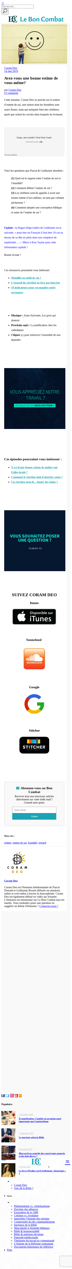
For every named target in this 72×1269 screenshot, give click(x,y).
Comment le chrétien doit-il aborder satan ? (37, 477)
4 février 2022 (25, 1166)
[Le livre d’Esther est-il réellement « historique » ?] (8, 1169)
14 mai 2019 (11, 71)
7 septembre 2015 (26, 1133)
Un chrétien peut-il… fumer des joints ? (34, 481)
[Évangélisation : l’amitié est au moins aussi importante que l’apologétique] (8, 1117)
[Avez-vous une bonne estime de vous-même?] (17, 874)
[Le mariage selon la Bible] (8, 1135)
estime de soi (20, 842)
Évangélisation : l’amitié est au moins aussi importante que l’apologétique (40, 1120)
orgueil (42, 842)
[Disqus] (34, 955)
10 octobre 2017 (25, 1149)
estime (7, 842)
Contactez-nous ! (48, 906)
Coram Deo (10, 67)
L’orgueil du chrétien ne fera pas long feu (35, 282)
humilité (32, 842)
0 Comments (11, 93)
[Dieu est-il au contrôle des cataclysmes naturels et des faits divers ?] (8, 1152)
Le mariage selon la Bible (31, 1137)
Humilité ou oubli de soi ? (26, 277)
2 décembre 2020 (26, 1114)
